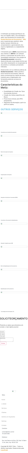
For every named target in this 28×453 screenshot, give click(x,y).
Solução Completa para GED (7, 243)
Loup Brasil (4, 450)
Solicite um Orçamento (8, 417)
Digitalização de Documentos (7, 288)
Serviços (4, 408)
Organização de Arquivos (6, 174)
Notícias (4, 421)
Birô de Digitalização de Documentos (9, 266)
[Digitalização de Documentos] (14, 269)
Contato (4, 425)
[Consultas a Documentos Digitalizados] (14, 201)
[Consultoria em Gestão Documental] (14, 113)
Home (3, 399)
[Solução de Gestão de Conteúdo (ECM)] (14, 178)
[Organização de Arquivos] (14, 155)
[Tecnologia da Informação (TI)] (14, 292)
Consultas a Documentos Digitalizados (9, 220)
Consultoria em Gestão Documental (8, 132)
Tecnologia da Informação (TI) (7, 311)
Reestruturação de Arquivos (7, 151)
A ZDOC (4, 404)
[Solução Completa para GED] (14, 224)
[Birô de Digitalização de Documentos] (14, 247)
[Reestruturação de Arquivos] (14, 136)
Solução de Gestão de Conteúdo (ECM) (9, 197)
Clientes (4, 412)
